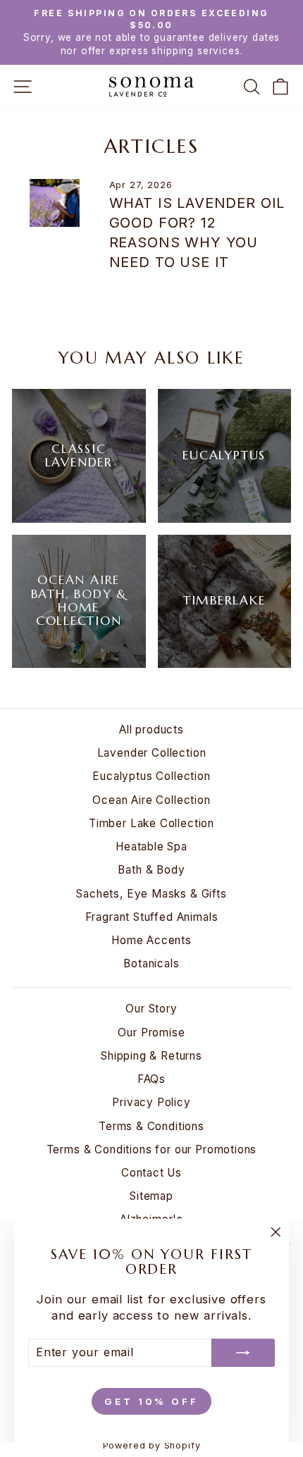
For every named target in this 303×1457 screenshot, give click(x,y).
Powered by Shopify (152, 1445)
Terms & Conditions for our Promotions (152, 1149)
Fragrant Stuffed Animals (151, 917)
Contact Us (151, 1172)
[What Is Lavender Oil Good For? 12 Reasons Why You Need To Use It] (54, 203)
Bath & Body (151, 869)
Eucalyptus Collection (151, 776)
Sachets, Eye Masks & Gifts (151, 893)
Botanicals (151, 963)
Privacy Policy (151, 1102)
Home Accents (151, 940)
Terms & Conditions (151, 1126)
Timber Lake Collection (151, 823)
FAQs (151, 1079)
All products (151, 729)
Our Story (151, 1008)
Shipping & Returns (151, 1055)
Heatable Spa (151, 846)
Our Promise (151, 1032)
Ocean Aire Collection (151, 800)
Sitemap (151, 1196)
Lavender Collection (151, 753)
